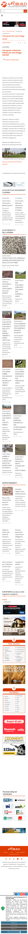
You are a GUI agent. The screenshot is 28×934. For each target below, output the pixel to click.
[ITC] (8, 800)
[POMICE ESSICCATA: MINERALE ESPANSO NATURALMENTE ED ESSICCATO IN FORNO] (14, 245)
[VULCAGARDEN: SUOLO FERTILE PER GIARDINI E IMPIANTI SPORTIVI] (20, 315)
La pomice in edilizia (19, 563)
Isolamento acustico (21, 647)
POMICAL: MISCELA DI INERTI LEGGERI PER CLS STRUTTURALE (20, 464)
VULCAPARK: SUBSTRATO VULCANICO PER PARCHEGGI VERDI (19, 377)
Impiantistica (7, 660)
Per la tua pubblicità (20, 852)
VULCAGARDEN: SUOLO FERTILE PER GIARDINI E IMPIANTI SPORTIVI (20, 328)
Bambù (6, 700)
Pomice (7, 604)
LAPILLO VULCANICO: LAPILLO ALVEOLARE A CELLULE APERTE (7, 287)
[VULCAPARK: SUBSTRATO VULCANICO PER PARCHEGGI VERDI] (20, 364)
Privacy (17, 868)
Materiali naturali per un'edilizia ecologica (19, 206)
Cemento (7, 706)
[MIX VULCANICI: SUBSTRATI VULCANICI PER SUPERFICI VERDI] (20, 275)
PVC (17, 703)
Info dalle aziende (10, 31)
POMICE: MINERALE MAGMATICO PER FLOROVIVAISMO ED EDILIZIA (19, 423)
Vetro (18, 711)
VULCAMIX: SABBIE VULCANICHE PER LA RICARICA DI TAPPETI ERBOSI (7, 378)
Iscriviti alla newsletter (14, 854)
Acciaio (6, 696)
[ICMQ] (8, 812)
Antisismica (7, 647)
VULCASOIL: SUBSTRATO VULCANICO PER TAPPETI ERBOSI (6, 419)
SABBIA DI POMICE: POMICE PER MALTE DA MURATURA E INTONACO (7, 462)
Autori (11, 852)
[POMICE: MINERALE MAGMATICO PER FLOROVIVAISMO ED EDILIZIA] (19, 409)
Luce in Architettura (20, 651)
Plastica (18, 701)
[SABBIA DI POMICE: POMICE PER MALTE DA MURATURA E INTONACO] (7, 448)
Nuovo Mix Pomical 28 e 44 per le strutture (6, 501)
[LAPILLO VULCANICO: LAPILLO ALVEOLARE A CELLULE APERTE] (7, 274)
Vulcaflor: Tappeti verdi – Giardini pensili (20, 491)
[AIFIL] (20, 818)
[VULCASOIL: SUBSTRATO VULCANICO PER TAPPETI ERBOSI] (6, 407)
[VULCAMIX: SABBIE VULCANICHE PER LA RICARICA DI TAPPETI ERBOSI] (7, 364)
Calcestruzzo (7, 702)
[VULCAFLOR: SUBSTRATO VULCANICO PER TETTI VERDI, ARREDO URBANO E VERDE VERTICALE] (7, 314)
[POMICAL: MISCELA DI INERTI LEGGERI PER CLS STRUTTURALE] (20, 449)
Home (3, 31)
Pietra (18, 699)
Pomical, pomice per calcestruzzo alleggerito (19, 533)
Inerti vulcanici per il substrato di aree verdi (7, 564)
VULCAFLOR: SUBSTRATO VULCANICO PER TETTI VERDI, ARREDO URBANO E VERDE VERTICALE (6, 331)
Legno (18, 697)
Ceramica (7, 708)
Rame (18, 705)
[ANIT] (20, 806)
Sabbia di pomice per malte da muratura (6, 533)
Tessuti (18, 709)
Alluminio (7, 698)
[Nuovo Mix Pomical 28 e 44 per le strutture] (7, 491)
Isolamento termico (20, 649)
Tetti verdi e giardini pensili (7, 204)
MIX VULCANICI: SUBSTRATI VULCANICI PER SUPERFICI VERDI (19, 289)
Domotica (7, 655)
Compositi (7, 710)
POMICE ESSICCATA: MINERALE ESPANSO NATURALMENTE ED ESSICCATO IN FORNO (13, 260)
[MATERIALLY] (20, 800)
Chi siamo (5, 852)
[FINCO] (20, 812)
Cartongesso (7, 704)
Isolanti (4, 599)
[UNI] (8, 806)
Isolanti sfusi (7, 602)
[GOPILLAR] (8, 818)
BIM (5, 653)
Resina (18, 707)
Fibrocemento (19, 695)
